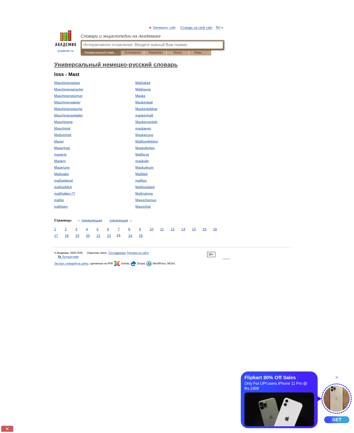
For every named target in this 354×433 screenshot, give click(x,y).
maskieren (143, 128)
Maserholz (62, 148)
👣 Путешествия (68, 256)
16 (215, 229)
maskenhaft (144, 115)
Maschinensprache (68, 89)
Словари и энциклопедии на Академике (121, 36)
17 (56, 236)
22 (109, 236)
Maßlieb (141, 174)
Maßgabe (61, 174)
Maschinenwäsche (68, 109)
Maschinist (62, 128)
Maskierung (144, 135)
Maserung (62, 167)
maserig (60, 154)
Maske (140, 96)
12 (173, 229)
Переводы (155, 52)
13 (183, 229)
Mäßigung (143, 89)
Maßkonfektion (146, 141)
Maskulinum (144, 167)
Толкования (132, 52)
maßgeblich (63, 187)
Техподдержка (116, 252)
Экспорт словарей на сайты (71, 263)
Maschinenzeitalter (68, 115)
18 (67, 236)
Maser (59, 141)
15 (204, 229)
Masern (60, 161)
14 (194, 229)
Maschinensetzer (67, 83)
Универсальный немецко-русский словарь (100, 52)
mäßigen (61, 206)
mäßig (59, 200)
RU (218, 27)
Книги (178, 52)
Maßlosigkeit (145, 187)
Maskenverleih (146, 122)
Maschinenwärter (67, 102)
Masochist (143, 206)
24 (130, 236)
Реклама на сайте (138, 252)
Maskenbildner (146, 109)
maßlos (141, 180)
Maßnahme (144, 193)
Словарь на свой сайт (196, 27)
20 (88, 236)
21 (98, 236)
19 (77, 236)
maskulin (142, 161)
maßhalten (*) (64, 193)
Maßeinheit (62, 135)
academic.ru (66, 51)
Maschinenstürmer (68, 96)
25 (141, 236)
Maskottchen (145, 148)
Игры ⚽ (200, 52)
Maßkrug (142, 154)
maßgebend (63, 180)
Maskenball (144, 102)
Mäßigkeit (142, 83)
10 (151, 229)
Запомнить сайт (164, 27)
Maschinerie (63, 122)
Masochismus (145, 200)
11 (162, 229)
